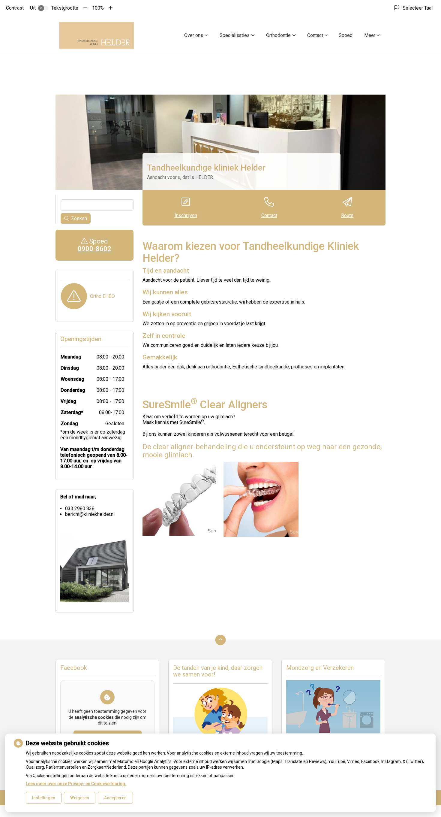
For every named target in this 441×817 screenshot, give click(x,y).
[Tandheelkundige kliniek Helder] (96, 35)
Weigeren (79, 797)
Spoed (345, 35)
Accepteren (115, 797)
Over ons (193, 35)
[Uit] (43, 8)
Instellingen (43, 797)
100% (98, 8)
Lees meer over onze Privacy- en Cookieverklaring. (76, 783)
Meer (369, 35)
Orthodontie (278, 35)
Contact (315, 35)
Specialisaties (235, 35)
